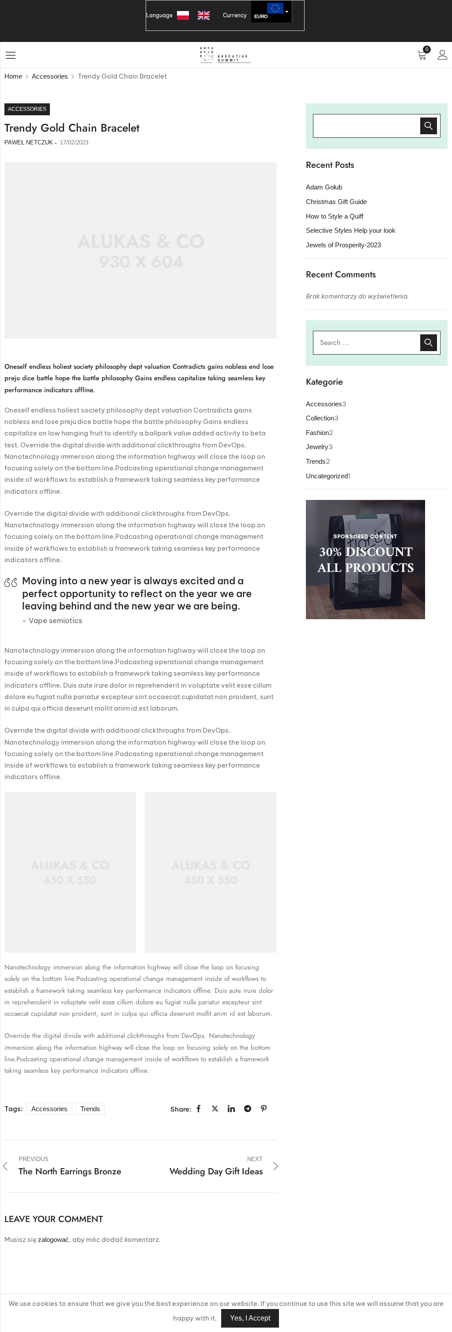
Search (428, 342)
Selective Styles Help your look (351, 230)
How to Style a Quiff (334, 216)
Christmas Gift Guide (336, 201)
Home (13, 76)
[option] (205, 15)
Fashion (317, 432)
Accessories (50, 76)
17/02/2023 (74, 142)
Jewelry (317, 446)
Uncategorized (327, 476)
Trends (90, 1109)
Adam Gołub (324, 187)
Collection (320, 418)
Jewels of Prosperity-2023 (343, 245)
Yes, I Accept (250, 1318)
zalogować (53, 1239)
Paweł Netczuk (28, 142)
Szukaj (428, 125)
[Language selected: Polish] (197, 15)
